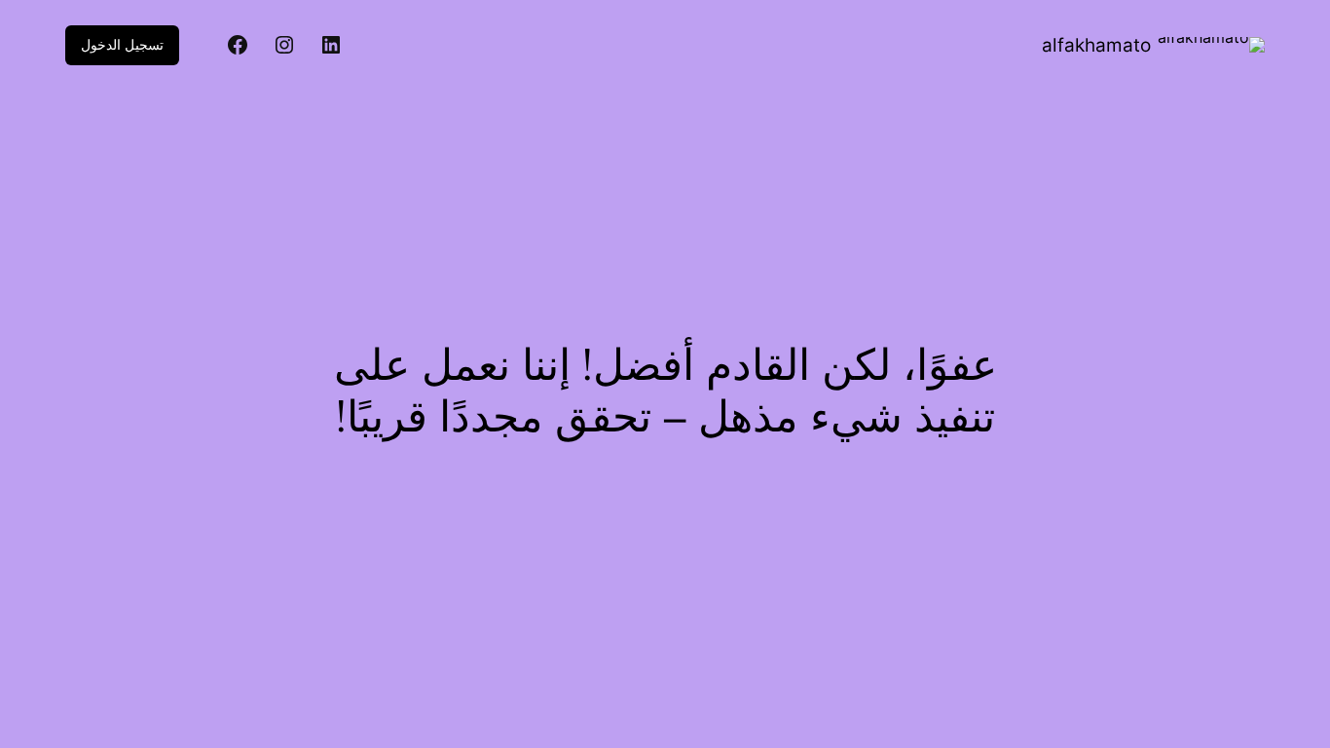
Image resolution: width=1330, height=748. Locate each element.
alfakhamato (1096, 45)
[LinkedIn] (331, 44)
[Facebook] (237, 44)
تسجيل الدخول (122, 44)
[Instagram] (284, 44)
